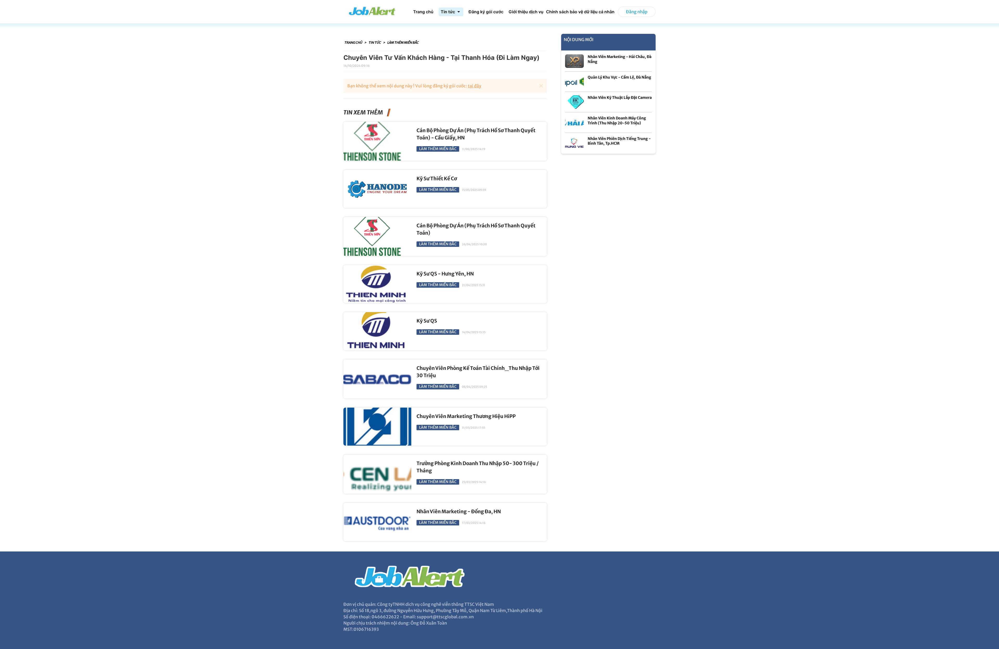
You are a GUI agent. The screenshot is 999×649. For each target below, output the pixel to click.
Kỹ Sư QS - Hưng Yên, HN (445, 274)
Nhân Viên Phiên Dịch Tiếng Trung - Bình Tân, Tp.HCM (619, 141)
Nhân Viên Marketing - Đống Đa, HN (459, 512)
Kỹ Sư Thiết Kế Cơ (437, 179)
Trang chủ (353, 42)
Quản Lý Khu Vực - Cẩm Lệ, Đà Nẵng (619, 77)
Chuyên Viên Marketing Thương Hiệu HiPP (466, 416)
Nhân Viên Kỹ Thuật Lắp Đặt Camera (620, 97)
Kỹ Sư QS (427, 321)
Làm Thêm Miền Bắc (403, 42)
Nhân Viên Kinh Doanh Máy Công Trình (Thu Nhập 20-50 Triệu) (617, 120)
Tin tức (374, 42)
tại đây (474, 85)
